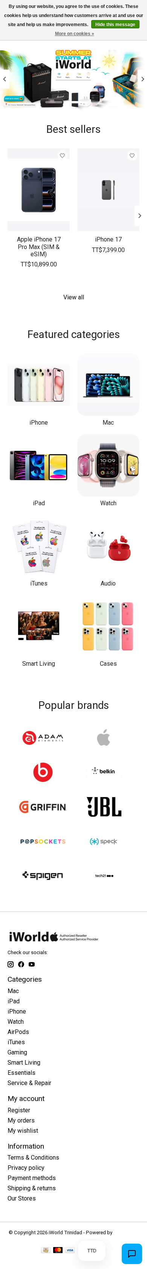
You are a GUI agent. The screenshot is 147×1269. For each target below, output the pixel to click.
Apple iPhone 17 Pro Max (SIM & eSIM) (39, 247)
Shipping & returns (32, 1188)
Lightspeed (126, 1232)
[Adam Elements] (43, 739)
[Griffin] (43, 807)
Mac (108, 422)
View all (73, 297)
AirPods (18, 1031)
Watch (108, 503)
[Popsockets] (43, 842)
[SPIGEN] (43, 877)
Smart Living (38, 663)
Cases (108, 663)
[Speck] (104, 842)
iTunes (38, 583)
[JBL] (104, 807)
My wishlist (23, 1130)
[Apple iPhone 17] (108, 189)
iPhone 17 (108, 239)
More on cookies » (74, 33)
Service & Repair (29, 1083)
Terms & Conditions (33, 1157)
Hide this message (115, 24)
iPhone (38, 422)
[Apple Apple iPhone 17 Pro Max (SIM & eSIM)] (39, 189)
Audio (108, 583)
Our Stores (22, 1198)
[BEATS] (43, 773)
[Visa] (70, 1250)
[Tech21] (104, 877)
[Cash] (46, 1250)
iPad (39, 503)
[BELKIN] (104, 773)
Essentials (21, 1072)
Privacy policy (26, 1167)
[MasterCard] (58, 1250)
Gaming (17, 1052)
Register (19, 1110)
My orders (21, 1120)
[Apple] (104, 739)
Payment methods (32, 1178)
